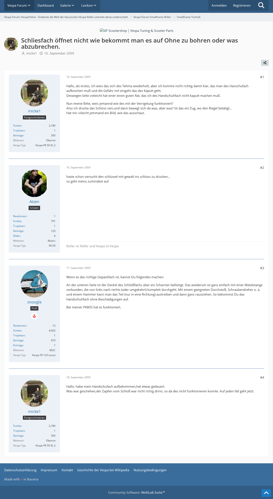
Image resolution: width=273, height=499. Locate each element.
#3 (262, 268)
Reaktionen (19, 216)
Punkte (17, 125)
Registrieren (242, 5)
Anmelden (219, 5)
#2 (262, 167)
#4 (262, 377)
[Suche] (261, 5)
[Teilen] (265, 63)
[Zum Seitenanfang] (266, 493)
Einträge (18, 345)
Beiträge (18, 135)
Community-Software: (136, 492)
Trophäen (19, 130)
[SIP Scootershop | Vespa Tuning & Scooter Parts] (136, 30)
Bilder (16, 236)
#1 (262, 77)
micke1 (31, 53)
